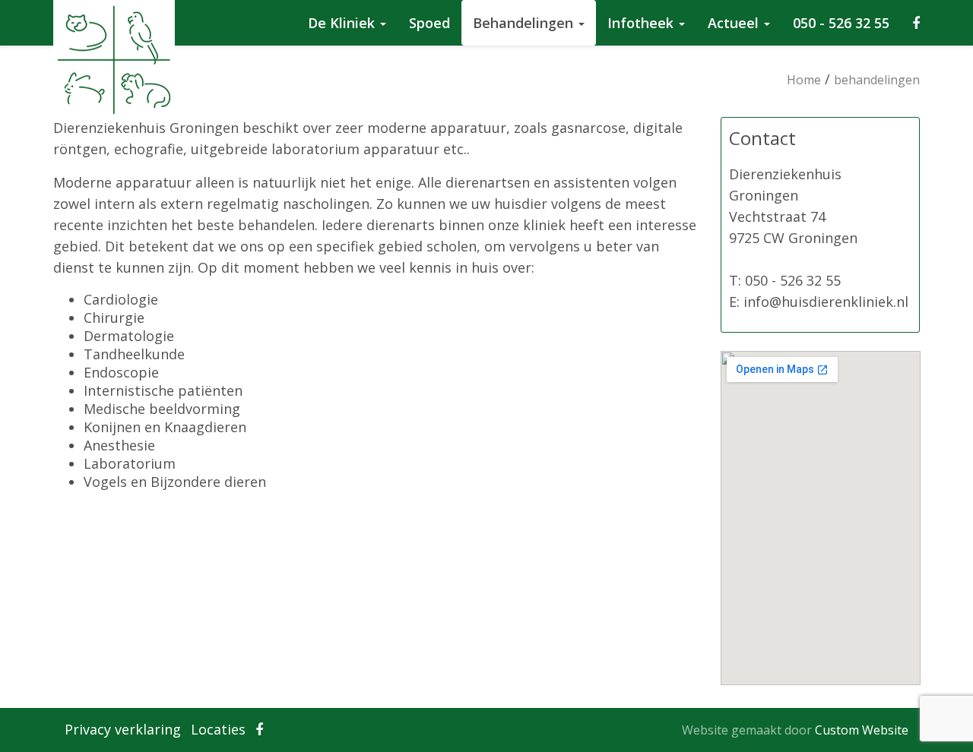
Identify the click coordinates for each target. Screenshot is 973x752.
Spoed (429, 23)
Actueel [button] (735, 23)
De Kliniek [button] (343, 23)
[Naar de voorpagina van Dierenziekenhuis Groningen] (61, 19)
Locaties (218, 729)
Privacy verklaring (123, 729)
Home (804, 79)
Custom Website (861, 730)
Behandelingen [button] (525, 23)
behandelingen (877, 79)
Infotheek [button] (642, 23)
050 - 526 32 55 (841, 23)
